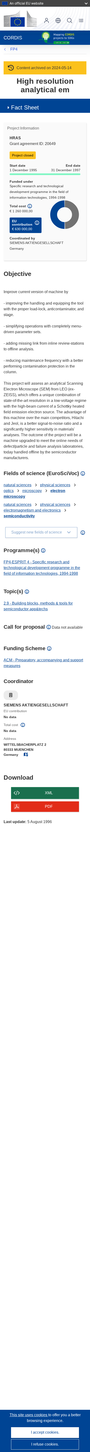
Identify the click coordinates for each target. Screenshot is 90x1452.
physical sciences (55, 485)
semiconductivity (19, 516)
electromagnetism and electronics (32, 510)
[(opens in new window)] (20, 18)
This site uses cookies (29, 1415)
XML (49, 793)
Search (69, 20)
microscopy (32, 491)
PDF (49, 806)
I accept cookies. (45, 1432)
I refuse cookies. (45, 1444)
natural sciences (17, 485)
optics (9, 491)
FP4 (14, 49)
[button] (58, 20)
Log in (46, 20)
